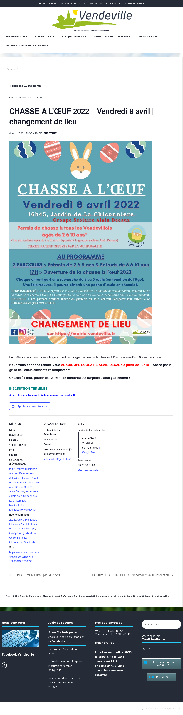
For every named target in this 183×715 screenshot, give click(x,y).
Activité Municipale (26, 469)
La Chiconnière (17, 500)
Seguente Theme (148, 708)
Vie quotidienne (74, 36)
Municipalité (16, 509)
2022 (12, 469)
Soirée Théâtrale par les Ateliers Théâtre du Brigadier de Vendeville (66, 637)
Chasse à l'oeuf (29, 478)
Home (9, 69)
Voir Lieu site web (88, 470)
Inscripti (30, 528)
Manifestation (16, 505)
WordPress (175, 708)
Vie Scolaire (148, 36)
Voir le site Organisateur (57, 459)
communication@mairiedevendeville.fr (124, 3)
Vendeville (30, 509)
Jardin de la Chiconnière (23, 496)
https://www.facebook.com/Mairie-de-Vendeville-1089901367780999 (24, 556)
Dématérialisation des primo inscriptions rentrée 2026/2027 (66, 666)
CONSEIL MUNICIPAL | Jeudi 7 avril (36, 575)
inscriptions (15, 533)
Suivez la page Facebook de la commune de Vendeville (42, 395)
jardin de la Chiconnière (124, 596)
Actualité (14, 478)
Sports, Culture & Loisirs (26, 45)
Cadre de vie (45, 36)
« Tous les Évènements (25, 86)
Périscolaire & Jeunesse (112, 36)
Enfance (14, 482)
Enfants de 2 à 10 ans (73, 596)
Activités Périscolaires (21, 473)
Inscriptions (32, 491)
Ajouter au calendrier (30, 406)
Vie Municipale (17, 36)
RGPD (146, 649)
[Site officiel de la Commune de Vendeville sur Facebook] (4, 665)
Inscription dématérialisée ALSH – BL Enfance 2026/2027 (64, 683)
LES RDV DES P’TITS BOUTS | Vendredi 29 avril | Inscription (130, 575)
